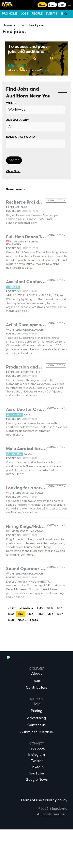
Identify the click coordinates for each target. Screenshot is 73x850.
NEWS (42, 5)
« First (12, 608)
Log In (46, 70)
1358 (11, 620)
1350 (50, 608)
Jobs (24, 13)
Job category (17, 120)
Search (14, 160)
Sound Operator (22, 569)
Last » (34, 620)
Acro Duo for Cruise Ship (31, 409)
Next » (22, 620)
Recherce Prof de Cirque (31, 202)
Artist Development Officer (33, 325)
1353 (21, 614)
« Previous (26, 608)
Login (52, 5)
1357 (60, 614)
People (37, 13)
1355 (40, 614)
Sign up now (19, 59)
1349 (40, 608)
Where (11, 103)
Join (61, 4)
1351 (59, 608)
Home (7, 25)
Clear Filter (13, 171)
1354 (30, 614)
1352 (11, 614)
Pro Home (9, 13)
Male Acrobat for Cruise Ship (35, 449)
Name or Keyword (20, 137)
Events (51, 13)
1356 (50, 614)
